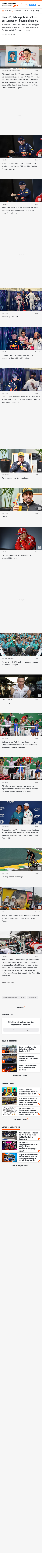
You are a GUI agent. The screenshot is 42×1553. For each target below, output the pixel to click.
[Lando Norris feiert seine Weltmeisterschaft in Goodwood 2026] (21, 1049)
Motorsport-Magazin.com (10, 5)
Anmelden (26, 4)
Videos (25, 10)
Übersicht (18, 10)
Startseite (20, 1007)
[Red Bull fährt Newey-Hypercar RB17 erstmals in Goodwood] (21, 1058)
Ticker (21, 4)
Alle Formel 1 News (20, 1119)
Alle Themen (32, 997)
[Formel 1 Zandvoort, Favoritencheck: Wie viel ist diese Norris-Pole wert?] (21, 1091)
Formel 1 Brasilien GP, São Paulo (14, 997)
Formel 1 (8, 10)
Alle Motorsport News (20, 1165)
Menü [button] (39, 4)
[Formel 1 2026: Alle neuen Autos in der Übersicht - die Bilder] (21, 1067)
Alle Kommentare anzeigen (21, 1030)
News (32, 10)
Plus (31, 5)
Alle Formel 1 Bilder (20, 1075)
